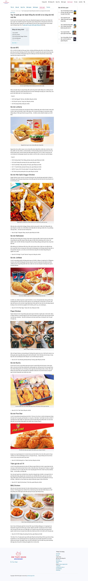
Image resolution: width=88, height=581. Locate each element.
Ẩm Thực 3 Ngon (14, 562)
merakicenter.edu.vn (60, 567)
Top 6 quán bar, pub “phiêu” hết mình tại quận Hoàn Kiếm (66, 19)
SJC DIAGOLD (59, 568)
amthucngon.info (30, 575)
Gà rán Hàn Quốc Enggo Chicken (20, 36)
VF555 (57, 562)
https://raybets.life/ (63, 564)
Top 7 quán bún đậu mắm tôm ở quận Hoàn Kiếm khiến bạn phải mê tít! (67, 26)
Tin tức (75, 2)
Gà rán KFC (15, 32)
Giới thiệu (58, 553)
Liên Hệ (80, 2)
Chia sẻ (17, 7)
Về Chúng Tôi (51, 2)
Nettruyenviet (59, 561)
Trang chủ (44, 2)
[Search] (84, 2)
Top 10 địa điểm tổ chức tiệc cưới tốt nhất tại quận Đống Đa (66, 39)
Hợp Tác (58, 2)
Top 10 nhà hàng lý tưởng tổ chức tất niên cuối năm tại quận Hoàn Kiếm (67, 12)
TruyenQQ (58, 565)
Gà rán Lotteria (16, 34)
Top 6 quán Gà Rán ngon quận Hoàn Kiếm (66, 32)
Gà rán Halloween (17, 38)
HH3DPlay (58, 570)
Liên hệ (57, 555)
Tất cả (12, 7)
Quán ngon (70, 2)
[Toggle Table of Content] (26, 30)
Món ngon (63, 2)
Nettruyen (35, 7)
